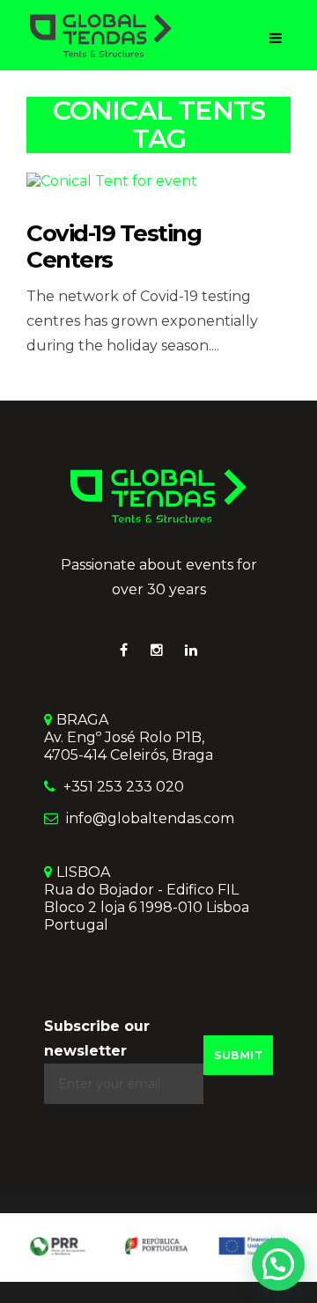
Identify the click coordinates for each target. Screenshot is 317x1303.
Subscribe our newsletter (97, 1038)
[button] (278, 1264)
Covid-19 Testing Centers (113, 246)
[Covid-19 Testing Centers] (111, 180)
